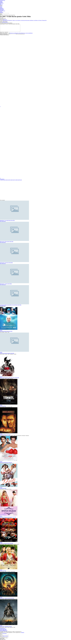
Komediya (1, 8)
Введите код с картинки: (4, 32)
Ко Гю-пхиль (27, 20)
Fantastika (1, 12)
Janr (0, 3)
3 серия (6, 179)
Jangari (1, 6)
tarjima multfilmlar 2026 (3, 630)
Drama (1, 7)
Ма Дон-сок (5, 20)
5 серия (11, 179)
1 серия (1, 179)
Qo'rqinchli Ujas (2, 10)
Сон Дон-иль (18, 20)
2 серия (3, 179)
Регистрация (4, 633)
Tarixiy (1, 11)
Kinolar (1, 1)
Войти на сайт (2, 638)
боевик (6, 22)
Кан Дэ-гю (5, 19)
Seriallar (1, 2)
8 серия (18, 179)
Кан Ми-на (31, 20)
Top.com (2, 0)
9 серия (20, 179)
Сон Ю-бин (36, 20)
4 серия (8, 179)
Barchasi (1, 4)
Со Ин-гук (14, 20)
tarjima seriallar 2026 (3, 629)
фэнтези (3, 22)
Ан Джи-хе (40, 20)
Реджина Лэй (44, 20)
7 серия (15, 179)
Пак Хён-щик (9, 20)
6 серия (13, 179)
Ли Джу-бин (23, 20)
